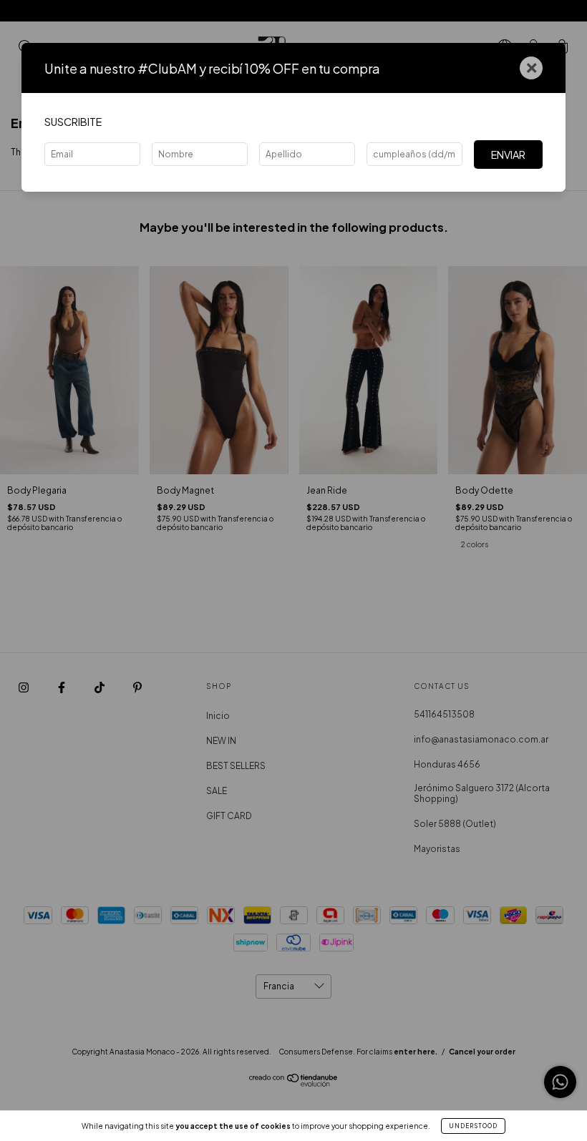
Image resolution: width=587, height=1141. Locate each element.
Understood (473, 1126)
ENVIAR (508, 154)
